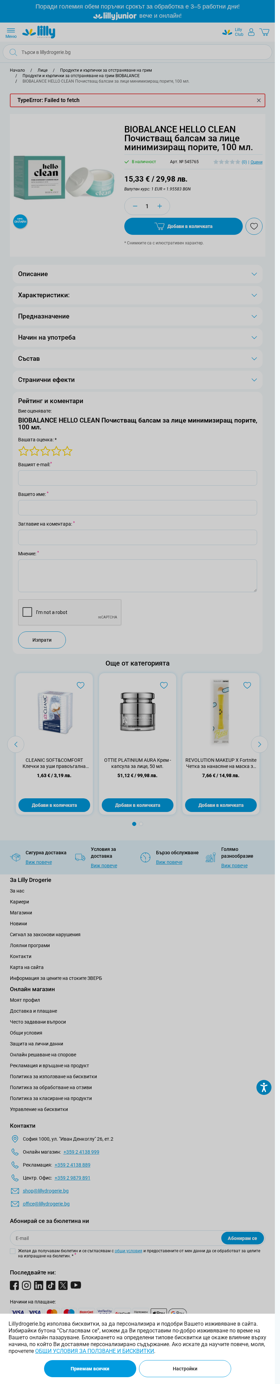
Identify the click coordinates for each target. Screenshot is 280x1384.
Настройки (185, 1368)
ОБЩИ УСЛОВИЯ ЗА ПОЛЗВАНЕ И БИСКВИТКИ (94, 1351)
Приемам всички (90, 1368)
